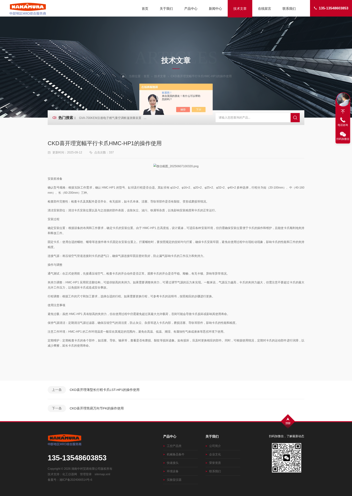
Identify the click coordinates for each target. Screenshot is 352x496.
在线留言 (264, 8)
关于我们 (166, 8)
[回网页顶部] (343, 111)
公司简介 (215, 445)
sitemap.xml (102, 474)
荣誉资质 (215, 462)
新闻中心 (215, 8)
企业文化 (215, 454)
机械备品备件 (175, 454)
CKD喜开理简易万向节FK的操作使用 (97, 408)
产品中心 (190, 8)
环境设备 (173, 471)
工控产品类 (174, 445)
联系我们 (289, 8)
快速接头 (173, 462)
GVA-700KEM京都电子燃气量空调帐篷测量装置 (110, 117)
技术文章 (240, 8)
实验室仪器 (174, 479)
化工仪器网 (69, 474)
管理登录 (86, 474)
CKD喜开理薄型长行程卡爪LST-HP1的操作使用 (105, 390)
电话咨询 (343, 124)
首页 (145, 8)
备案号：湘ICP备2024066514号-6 (70, 479)
